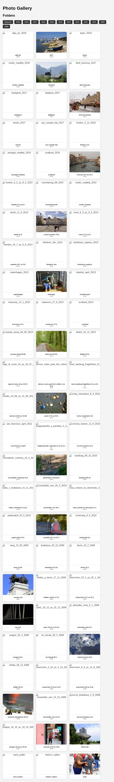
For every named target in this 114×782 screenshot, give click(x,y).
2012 (77, 22)
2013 (69, 22)
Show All (7, 22)
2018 (26, 22)
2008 (6, 26)
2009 (103, 22)
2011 (86, 22)
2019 (18, 22)
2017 (35, 22)
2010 (94, 22)
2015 (52, 22)
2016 (43, 22)
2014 (60, 22)
